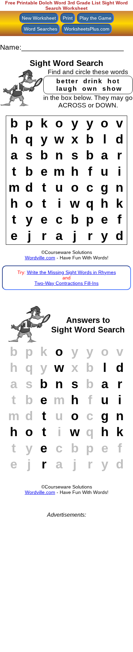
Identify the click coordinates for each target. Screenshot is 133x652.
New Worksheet (39, 18)
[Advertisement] (66, 584)
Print (68, 18)
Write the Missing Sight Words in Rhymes (71, 272)
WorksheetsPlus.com (86, 29)
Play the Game (95, 18)
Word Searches (40, 29)
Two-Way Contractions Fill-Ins (66, 283)
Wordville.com (40, 257)
